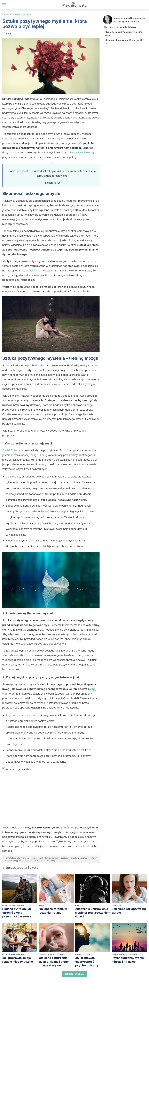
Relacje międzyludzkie (14, 955)
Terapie (43, 906)
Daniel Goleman (11, 450)
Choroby (116, 906)
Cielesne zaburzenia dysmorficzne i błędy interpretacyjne (54, 961)
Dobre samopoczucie (13, 906)
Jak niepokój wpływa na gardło (129, 910)
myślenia (68, 827)
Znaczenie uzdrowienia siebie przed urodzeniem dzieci (92, 912)
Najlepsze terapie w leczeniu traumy (53, 910)
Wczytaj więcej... (75, 973)
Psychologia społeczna (124, 955)
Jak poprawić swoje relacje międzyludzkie (17, 959)
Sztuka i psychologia (21, 14)
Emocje (79, 906)
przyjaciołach (33, 270)
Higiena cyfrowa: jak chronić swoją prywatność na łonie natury (17, 912)
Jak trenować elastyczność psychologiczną (86, 961)
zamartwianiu (82, 152)
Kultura (5, 14)
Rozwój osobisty (84, 955)
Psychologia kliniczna (51, 955)
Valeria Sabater (132, 21)
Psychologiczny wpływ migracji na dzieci (128, 959)
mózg (13, 205)
